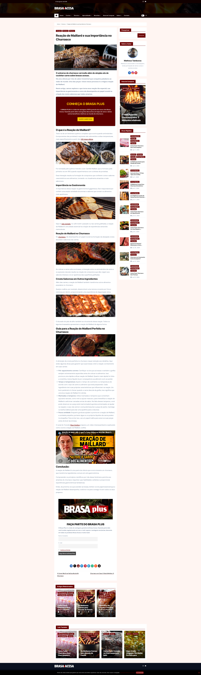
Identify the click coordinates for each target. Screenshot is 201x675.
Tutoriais (108, 597)
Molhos (129, 634)
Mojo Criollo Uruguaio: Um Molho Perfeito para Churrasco (134, 654)
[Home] (56, 15)
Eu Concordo (140, 672)
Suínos (107, 595)
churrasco (62, 237)
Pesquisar (125, 30)
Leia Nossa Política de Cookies (127, 672)
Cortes (68, 15)
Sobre (119, 15)
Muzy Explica (75, 425)
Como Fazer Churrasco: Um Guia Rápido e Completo (137, 229)
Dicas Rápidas (62, 595)
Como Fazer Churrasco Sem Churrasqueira (64, 607)
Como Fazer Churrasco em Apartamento (136, 212)
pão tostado (66, 224)
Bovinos (81, 592)
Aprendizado (86, 15)
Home (61, 15)
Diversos (65, 31)
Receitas (97, 15)
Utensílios (143, 90)
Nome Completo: (63, 536)
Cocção (59, 31)
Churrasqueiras (62, 592)
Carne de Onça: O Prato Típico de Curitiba (137, 173)
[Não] (199, 672)
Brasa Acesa (63, 612)
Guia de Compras (108, 15)
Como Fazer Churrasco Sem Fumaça (136, 274)
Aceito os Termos (65, 550)
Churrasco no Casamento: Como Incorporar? (137, 258)
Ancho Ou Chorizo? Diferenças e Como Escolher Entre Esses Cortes (136, 246)
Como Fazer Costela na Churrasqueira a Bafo (111, 653)
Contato (126, 15)
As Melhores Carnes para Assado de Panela (85, 607)
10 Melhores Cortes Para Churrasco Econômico (137, 185)
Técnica (76, 15)
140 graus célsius (87, 139)
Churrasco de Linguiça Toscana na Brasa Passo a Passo (106, 608)
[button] (146, 15)
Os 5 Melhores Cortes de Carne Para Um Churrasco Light (137, 197)
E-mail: (60, 543)
